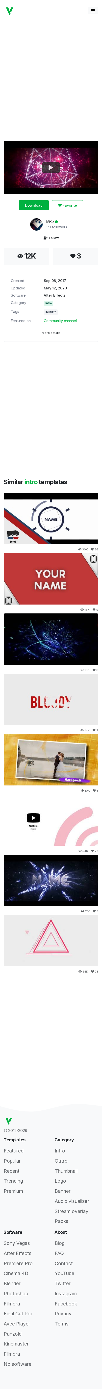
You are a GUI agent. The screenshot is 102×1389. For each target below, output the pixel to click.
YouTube (64, 1273)
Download (34, 205)
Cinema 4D (16, 1273)
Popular (12, 1161)
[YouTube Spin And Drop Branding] (51, 820)
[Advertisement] (51, 78)
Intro (48, 303)
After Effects (55, 295)
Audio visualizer (72, 1201)
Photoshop (16, 1294)
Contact (64, 1263)
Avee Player (17, 1324)
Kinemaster (16, 1344)
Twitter (63, 1283)
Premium (13, 1191)
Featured (14, 1151)
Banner (63, 1191)
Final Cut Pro (18, 1314)
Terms (62, 1324)
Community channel (60, 321)
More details (51, 333)
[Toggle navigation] (93, 10)
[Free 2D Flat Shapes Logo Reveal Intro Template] (51, 940)
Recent (12, 1171)
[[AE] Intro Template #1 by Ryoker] (51, 579)
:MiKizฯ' (50, 312)
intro (31, 482)
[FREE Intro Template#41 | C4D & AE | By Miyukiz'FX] (51, 639)
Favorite (69, 205)
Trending (13, 1181)
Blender (12, 1283)
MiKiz (50, 221)
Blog (60, 1243)
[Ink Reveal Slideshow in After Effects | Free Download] (51, 759)
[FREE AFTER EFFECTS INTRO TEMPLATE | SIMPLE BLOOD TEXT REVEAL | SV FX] (51, 699)
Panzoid (13, 1334)
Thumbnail (66, 1171)
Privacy (63, 1314)
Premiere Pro (18, 1263)
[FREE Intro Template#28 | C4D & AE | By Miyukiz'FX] (51, 880)
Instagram (66, 1294)
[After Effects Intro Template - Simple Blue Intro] (51, 518)
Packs (61, 1221)
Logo (60, 1181)
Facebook (66, 1304)
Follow (53, 238)
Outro (61, 1161)
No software (17, 1364)
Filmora (12, 1304)
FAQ (59, 1253)
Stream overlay (71, 1211)
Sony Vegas (17, 1243)
